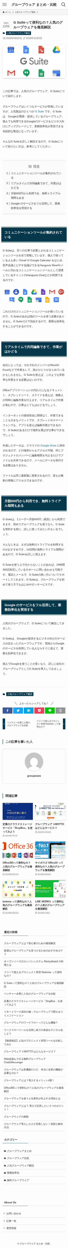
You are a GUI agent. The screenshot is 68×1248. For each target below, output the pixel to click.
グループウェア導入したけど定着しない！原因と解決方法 (33, 1126)
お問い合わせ (13, 1213)
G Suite (39, 111)
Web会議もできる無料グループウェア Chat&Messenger (25, 1060)
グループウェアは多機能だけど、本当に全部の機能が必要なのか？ (33, 1071)
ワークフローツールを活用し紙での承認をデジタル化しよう (33, 1032)
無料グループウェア (18, 1180)
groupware (34, 775)
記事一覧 (11, 1220)
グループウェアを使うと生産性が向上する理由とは (32, 1098)
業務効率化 (13, 1172)
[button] (7, 710)
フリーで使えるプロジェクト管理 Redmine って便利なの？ (33, 974)
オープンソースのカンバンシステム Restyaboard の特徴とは (33, 963)
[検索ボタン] (63, 4)
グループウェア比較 (18, 1158)
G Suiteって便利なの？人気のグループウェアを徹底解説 (34, 985)
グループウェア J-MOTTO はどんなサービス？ (30, 1051)
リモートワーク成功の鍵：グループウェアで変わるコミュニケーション (33, 1013)
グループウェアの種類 (16, 1116)
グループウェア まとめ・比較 (34, 4)
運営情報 (11, 1228)
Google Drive (48, 445)
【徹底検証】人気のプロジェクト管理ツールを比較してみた (33, 1042)
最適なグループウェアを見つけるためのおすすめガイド (33, 952)
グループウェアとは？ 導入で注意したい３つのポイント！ (34, 1107)
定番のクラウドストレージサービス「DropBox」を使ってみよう (33, 1003)
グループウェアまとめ (19, 1151)
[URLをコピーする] (60, 710)
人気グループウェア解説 (18, 33)
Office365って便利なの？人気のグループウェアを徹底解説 (34, 1089)
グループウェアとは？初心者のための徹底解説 (30, 943)
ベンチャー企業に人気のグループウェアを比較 (30, 993)
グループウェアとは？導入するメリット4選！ (29, 1080)
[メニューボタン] (4, 4)
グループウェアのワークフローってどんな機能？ (31, 1022)
